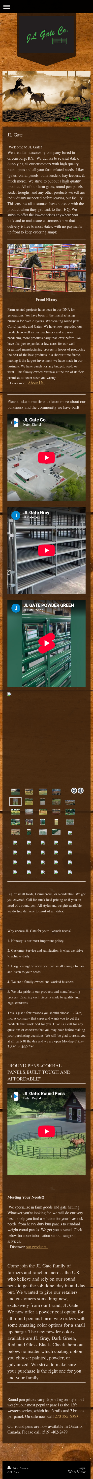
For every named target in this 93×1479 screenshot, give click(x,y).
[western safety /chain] (56, 801)
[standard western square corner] (42, 801)
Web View (77, 1472)
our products (36, 1247)
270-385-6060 (66, 1416)
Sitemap (24, 1468)
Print (15, 1468)
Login (82, 1468)
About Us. (36, 383)
